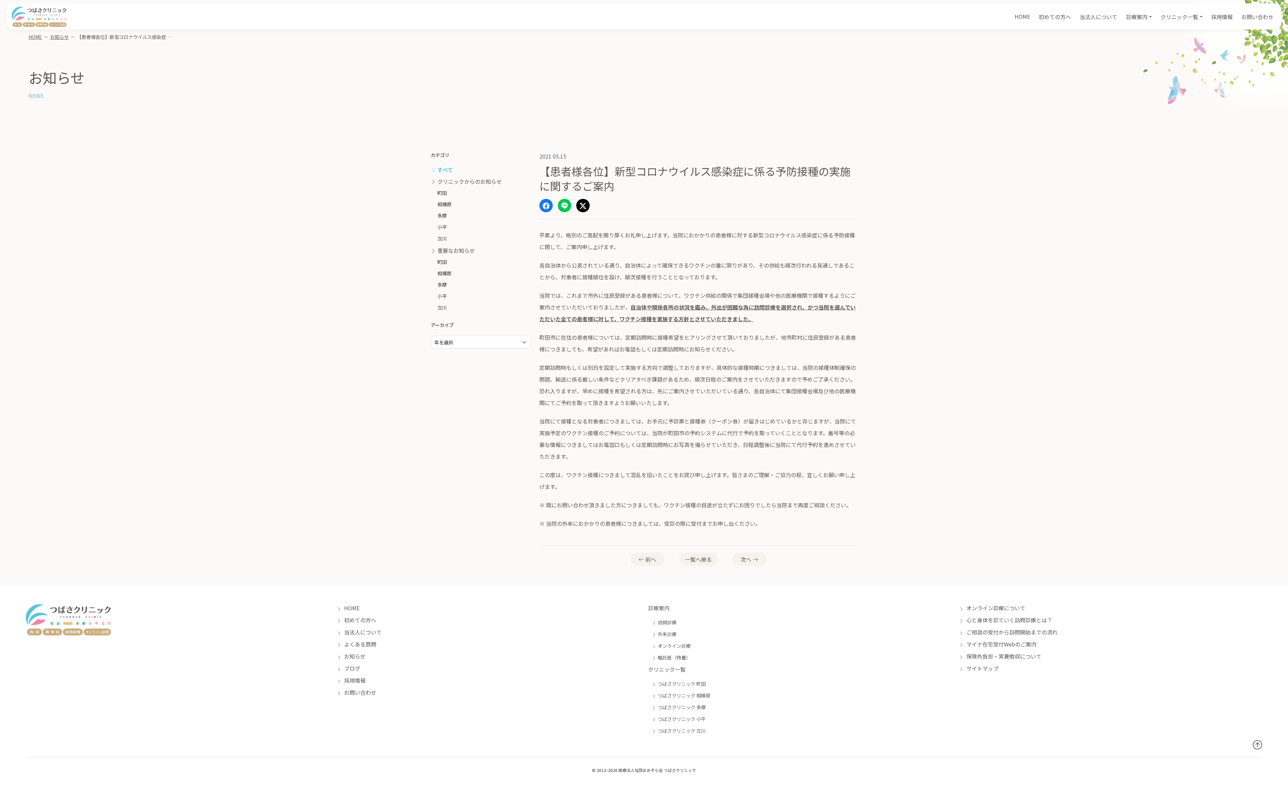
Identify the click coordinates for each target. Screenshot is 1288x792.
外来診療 (667, 634)
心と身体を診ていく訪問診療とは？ (1008, 620)
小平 (442, 226)
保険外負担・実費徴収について (1003, 656)
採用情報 (1222, 17)
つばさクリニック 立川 (682, 730)
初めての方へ (1055, 17)
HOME (1022, 16)
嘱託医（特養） (674, 657)
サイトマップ (982, 668)
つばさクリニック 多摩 (682, 707)
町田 (442, 192)
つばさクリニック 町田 (682, 683)
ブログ (351, 668)
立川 (442, 238)
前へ (650, 559)
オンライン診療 (674, 645)
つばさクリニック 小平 (682, 719)
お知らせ (59, 37)
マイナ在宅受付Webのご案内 (1000, 644)
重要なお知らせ (455, 250)
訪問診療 (667, 622)
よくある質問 (359, 644)
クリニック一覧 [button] (1179, 17)
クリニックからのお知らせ (469, 181)
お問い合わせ (1257, 17)
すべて (444, 170)
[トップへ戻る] (1257, 744)
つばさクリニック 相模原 (684, 695)
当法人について (1098, 17)
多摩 (442, 215)
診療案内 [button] (1136, 17)
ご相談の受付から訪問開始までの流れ (1011, 632)
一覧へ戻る (698, 559)
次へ (747, 559)
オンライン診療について (995, 608)
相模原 (444, 204)
